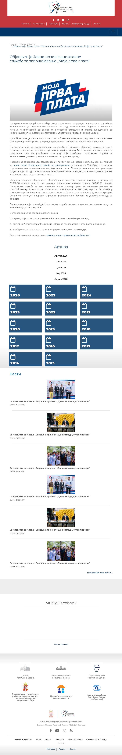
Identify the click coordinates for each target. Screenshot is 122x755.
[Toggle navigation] (113, 32)
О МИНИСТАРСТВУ (23, 740)
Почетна (25, 24)
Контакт (97, 24)
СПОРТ (48, 740)
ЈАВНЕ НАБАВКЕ (75, 740)
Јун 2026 (61, 267)
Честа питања (39, 24)
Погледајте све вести (99, 572)
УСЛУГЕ (61, 743)
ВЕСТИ (39, 740)
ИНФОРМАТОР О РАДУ (96, 740)
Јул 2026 (61, 261)
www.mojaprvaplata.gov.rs (77, 235)
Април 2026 (61, 279)
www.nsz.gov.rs (54, 235)
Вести (23, 44)
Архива (65, 24)
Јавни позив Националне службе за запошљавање (42, 165)
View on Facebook (61, 645)
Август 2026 (61, 255)
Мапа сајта (53, 24)
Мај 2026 (61, 273)
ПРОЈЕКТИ (59, 740)
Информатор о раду (80, 24)
